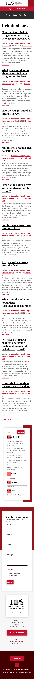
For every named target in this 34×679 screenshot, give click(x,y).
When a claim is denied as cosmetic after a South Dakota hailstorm (16, 450)
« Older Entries (7, 419)
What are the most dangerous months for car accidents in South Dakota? (16, 467)
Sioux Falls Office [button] (17, 633)
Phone (9, 545)
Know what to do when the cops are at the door (16, 384)
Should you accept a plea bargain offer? (17, 149)
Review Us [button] (17, 658)
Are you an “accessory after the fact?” (15, 263)
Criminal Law (27, 46)
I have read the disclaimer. (14, 574)
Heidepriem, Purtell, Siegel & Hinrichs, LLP (18, 669)
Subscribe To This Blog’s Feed (16, 495)
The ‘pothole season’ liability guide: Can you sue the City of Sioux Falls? (16, 443)
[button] (31, 4)
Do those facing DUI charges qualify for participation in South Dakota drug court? (15, 344)
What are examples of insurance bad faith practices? (17, 461)
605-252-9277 (20, 9)
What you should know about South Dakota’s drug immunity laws (15, 73)
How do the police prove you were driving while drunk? (16, 188)
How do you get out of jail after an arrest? (17, 112)
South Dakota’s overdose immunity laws (16, 226)
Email (9, 534)
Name (9, 524)
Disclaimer (10, 569)
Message (10, 555)
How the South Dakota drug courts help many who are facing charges (16, 35)
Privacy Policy (20, 672)
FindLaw (25, 673)
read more (5, 65)
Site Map (12, 672)
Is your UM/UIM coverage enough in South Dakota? (15, 456)
